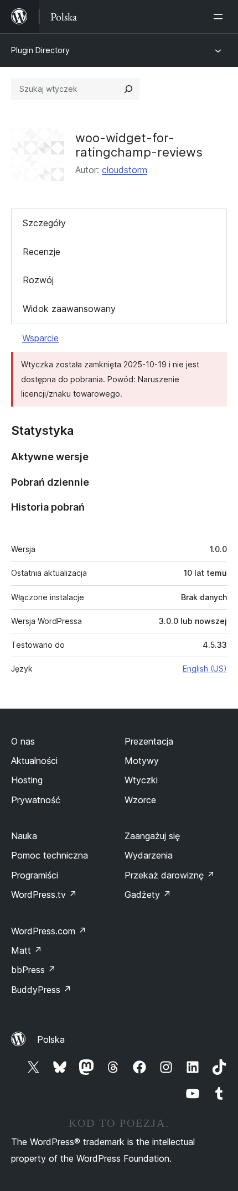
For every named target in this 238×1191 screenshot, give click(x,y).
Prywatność (35, 799)
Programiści (34, 875)
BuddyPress (41, 989)
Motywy (142, 760)
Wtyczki (141, 780)
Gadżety (148, 894)
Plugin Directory (40, 50)
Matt (26, 950)
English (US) (205, 668)
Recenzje (41, 251)
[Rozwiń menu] (220, 16)
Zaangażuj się (152, 835)
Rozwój (38, 279)
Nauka (24, 835)
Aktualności (34, 760)
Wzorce (140, 799)
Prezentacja (149, 741)
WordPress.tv (44, 894)
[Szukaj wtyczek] (128, 89)
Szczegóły (44, 222)
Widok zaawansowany (69, 308)
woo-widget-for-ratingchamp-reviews (139, 145)
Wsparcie (40, 338)
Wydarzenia (149, 855)
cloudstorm (124, 169)
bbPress (33, 969)
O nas (23, 741)
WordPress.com (48, 931)
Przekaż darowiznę (170, 875)
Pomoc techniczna (49, 855)
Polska (51, 1039)
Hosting (27, 780)
